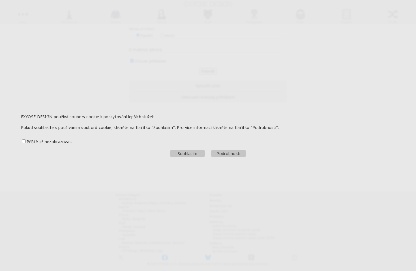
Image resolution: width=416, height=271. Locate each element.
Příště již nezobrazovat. (49, 141)
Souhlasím (188, 153)
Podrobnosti (228, 153)
